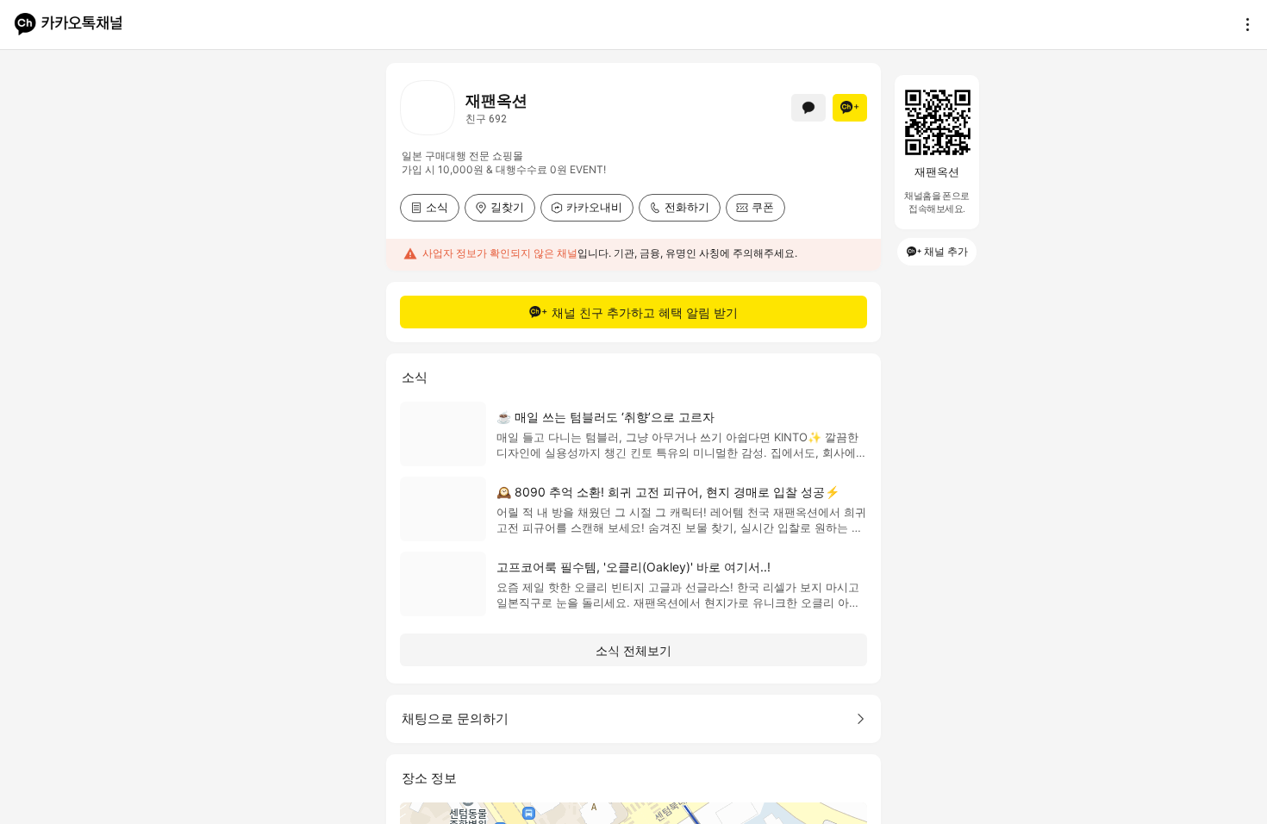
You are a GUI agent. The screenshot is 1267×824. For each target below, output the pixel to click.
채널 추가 (946, 251)
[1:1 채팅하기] (808, 108)
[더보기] (1243, 24)
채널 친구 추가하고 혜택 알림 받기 (645, 312)
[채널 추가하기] (850, 108)
